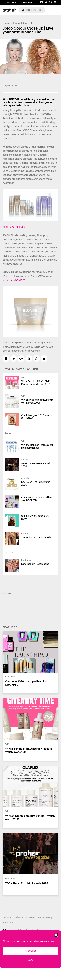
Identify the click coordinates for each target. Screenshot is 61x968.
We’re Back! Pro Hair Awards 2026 (36, 465)
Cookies (30, 917)
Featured (8, 23)
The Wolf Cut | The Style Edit (36, 537)
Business (26, 533)
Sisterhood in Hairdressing (35, 564)
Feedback (8, 922)
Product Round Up (23, 23)
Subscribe (12, 2)
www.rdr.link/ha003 (13, 280)
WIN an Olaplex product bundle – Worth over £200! (38, 401)
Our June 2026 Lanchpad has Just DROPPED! (36, 499)
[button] (56, 934)
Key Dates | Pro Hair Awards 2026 (35, 483)
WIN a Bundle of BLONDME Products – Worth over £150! (36, 383)
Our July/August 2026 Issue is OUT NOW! (36, 417)
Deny (30, 960)
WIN (23, 377)
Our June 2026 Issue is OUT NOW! (36, 517)
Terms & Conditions (13, 917)
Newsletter (26, 2)
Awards (25, 459)
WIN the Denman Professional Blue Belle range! (37, 446)
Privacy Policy (45, 917)
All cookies (30, 951)
